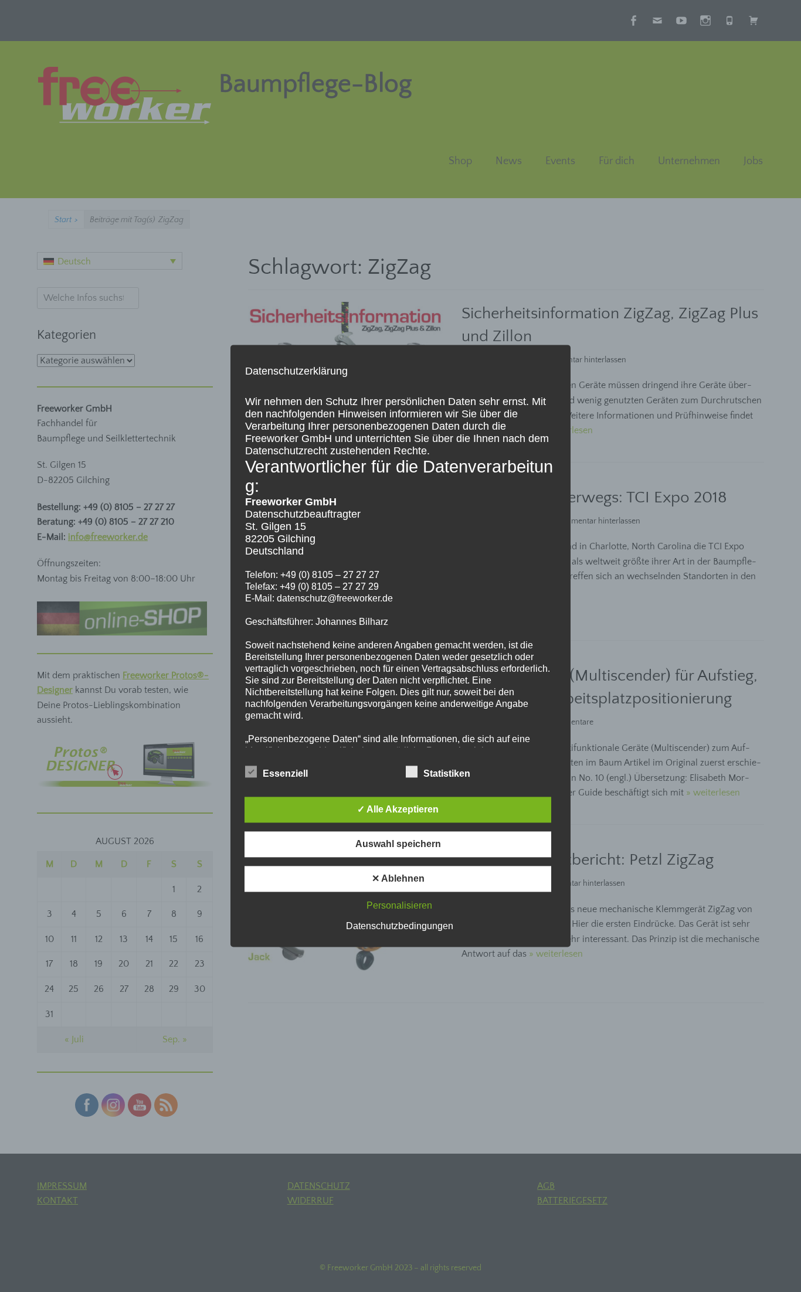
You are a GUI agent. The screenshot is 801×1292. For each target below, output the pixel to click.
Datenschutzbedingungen (399, 926)
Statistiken (446, 774)
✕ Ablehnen (398, 879)
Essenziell (285, 774)
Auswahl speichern (398, 844)
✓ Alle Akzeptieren (398, 810)
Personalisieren (399, 906)
